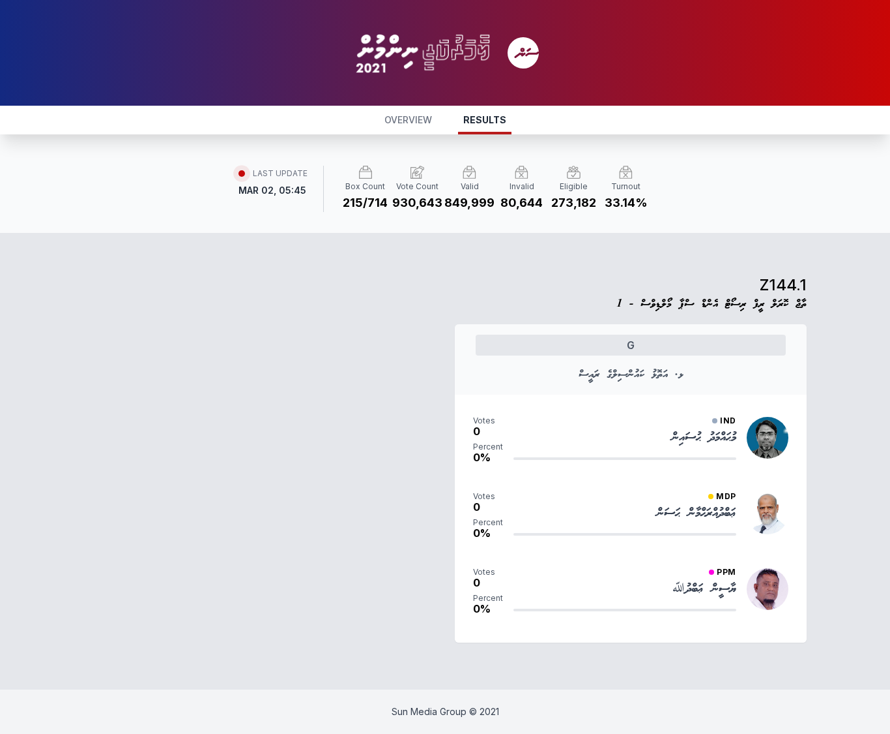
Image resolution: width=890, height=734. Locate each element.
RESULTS (484, 119)
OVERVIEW (408, 119)
